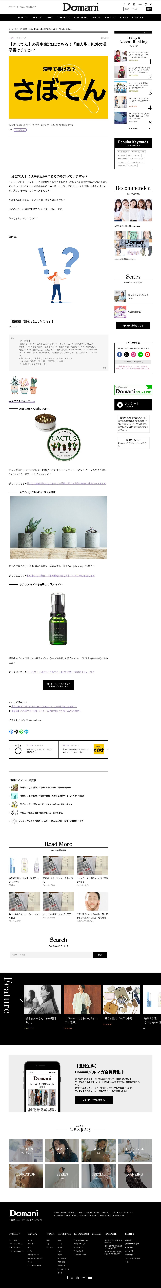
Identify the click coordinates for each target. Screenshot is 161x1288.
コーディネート (14, 1240)
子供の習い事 (78, 1251)
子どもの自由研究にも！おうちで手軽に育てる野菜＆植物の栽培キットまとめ (66, 483)
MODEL (96, 17)
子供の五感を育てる (81, 1240)
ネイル (30, 1262)
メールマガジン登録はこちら (133, 362)
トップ (11, 29)
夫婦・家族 (61, 1262)
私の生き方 (61, 1265)
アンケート (132, 403)
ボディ (30, 1251)
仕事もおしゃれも (138, 152)
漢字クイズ (28, 29)
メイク (30, 1240)
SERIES (124, 17)
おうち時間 (132, 165)
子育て (60, 1255)
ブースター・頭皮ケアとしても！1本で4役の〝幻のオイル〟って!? (60, 672)
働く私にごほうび (137, 158)
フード (60, 1244)
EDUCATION (81, 17)
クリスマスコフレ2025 (35, 1258)
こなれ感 (122, 155)
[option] (26, 1005)
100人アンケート (63, 1269)
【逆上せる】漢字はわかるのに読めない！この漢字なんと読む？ (44, 706)
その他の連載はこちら (133, 325)
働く (16, 29)
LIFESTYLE (63, 17)
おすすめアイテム (15, 1247)
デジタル (49, 1247)
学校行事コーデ (79, 1244)
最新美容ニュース (34, 1255)
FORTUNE (110, 17)
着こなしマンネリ (134, 155)
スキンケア (31, 1244)
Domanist (122, 165)
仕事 (47, 1244)
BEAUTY (37, 17)
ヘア (29, 1247)
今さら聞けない (20, 130)
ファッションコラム (16, 1244)
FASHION (23, 17)
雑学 (21, 29)
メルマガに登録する (93, 1100)
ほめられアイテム (137, 162)
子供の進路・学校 (80, 1255)
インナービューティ (34, 1265)
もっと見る (133, 129)
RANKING (137, 17)
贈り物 (60, 1273)
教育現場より (78, 1247)
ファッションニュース (16, 1251)
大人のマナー (123, 162)
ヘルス (60, 1251)
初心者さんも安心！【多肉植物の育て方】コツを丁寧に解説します (61, 575)
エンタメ (61, 1247)
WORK (49, 17)
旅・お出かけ (62, 1258)
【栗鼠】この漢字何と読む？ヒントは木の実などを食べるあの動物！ (46, 711)
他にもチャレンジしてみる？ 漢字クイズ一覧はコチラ (58, 685)
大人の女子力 (123, 158)
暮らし (60, 1240)
